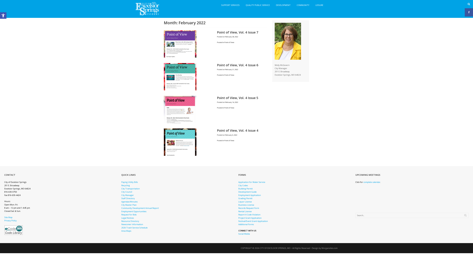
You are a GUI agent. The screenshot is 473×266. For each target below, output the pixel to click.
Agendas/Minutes (129, 201)
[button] (3, 15)
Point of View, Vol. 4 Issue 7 (237, 32)
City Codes (243, 185)
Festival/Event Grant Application (253, 221)
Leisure (319, 5)
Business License (246, 205)
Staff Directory (128, 198)
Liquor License (245, 201)
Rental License (245, 211)
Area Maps (126, 231)
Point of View (229, 42)
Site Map (8, 217)
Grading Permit (245, 198)
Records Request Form (248, 208)
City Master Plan (128, 205)
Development (283, 5)
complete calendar (371, 182)
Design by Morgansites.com (325, 248)
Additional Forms (246, 224)
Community (303, 5)
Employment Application (249, 195)
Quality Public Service (258, 5)
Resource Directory (130, 221)
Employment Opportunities (133, 211)
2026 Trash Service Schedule (134, 227)
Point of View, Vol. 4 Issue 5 (237, 98)
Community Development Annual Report (140, 208)
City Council (126, 192)
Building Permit (245, 188)
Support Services (230, 5)
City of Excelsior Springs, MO (275, 248)
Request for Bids (129, 214)
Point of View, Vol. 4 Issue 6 (237, 65)
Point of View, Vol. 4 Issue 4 (237, 130)
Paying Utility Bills (129, 182)
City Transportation (130, 188)
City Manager (127, 195)
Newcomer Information (132, 224)
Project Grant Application (250, 218)
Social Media (244, 234)
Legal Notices (127, 218)
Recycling (125, 185)
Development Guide (247, 192)
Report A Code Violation (249, 214)
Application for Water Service (251, 182)
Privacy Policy (10, 220)
